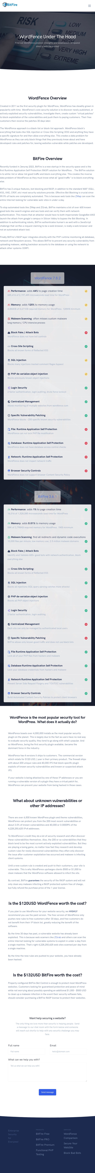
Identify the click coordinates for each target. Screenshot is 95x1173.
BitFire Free (42, 1133)
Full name (13, 1045)
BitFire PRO (42, 1139)
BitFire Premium (45, 1144)
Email (53, 1045)
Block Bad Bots (72, 1152)
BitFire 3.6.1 (47, 497)
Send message (47, 1092)
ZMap (78, 196)
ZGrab (57, 937)
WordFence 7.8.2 (47, 278)
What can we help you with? (24, 1059)
